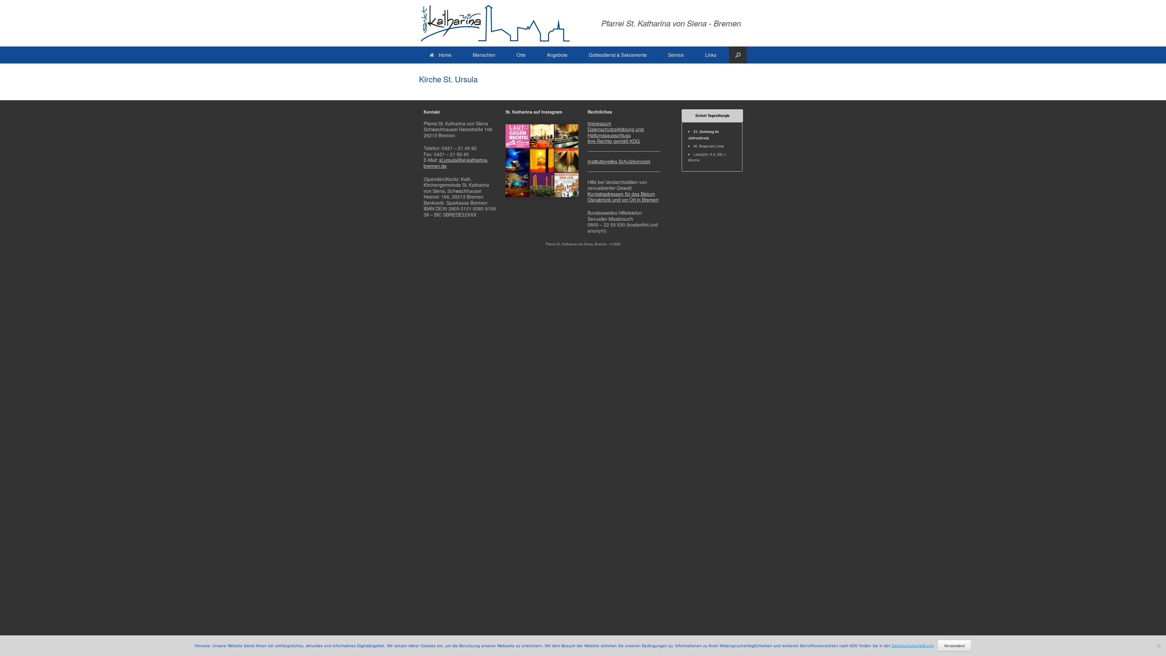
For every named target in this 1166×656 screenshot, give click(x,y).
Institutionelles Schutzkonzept (619, 161)
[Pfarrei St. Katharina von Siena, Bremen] (495, 23)
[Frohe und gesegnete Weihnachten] (518, 161)
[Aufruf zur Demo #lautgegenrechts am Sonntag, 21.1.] (518, 136)
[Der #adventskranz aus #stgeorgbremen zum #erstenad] (542, 185)
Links (710, 54)
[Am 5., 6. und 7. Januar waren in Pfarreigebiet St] (542, 136)
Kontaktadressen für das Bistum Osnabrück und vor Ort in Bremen (623, 196)
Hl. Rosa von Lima (709, 146)
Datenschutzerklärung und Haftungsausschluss (616, 132)
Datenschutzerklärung (912, 645)
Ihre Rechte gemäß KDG (614, 141)
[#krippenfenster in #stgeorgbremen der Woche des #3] (542, 161)
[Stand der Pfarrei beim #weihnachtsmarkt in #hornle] (518, 185)
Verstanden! (954, 645)
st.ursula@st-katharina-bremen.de (456, 162)
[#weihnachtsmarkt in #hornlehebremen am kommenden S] (566, 185)
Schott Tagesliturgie (712, 115)
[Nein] (1158, 646)
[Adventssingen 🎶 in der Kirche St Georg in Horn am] (566, 161)
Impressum (599, 123)
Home (445, 54)
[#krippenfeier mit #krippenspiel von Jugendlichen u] (566, 136)
